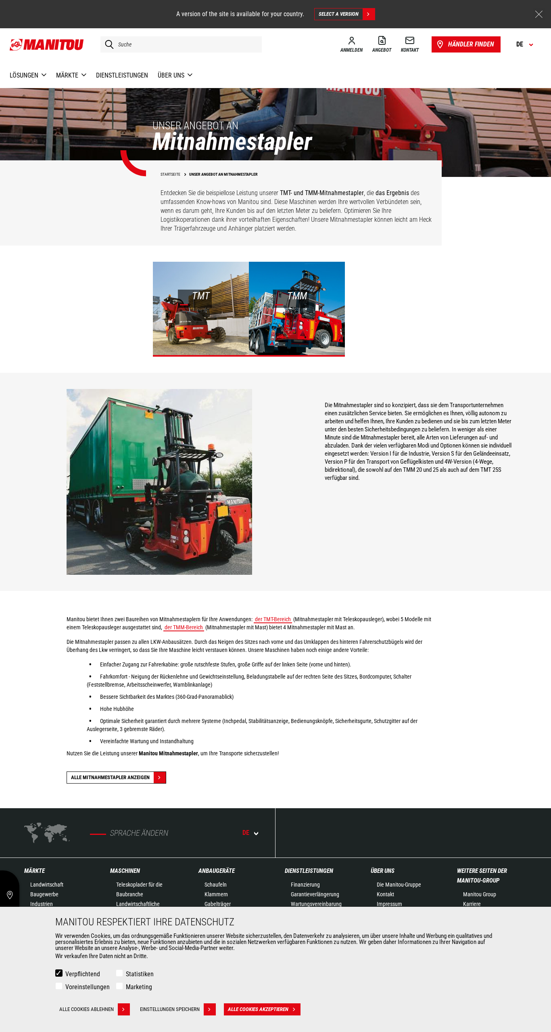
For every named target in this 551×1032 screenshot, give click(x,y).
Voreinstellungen (87, 987)
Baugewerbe (44, 894)
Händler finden (471, 44)
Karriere (472, 904)
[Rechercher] (107, 44)
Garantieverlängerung (315, 894)
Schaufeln (216, 884)
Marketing (139, 987)
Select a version (339, 14)
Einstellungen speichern (170, 1009)
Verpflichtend (82, 974)
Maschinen (125, 870)
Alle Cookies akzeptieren (258, 1009)
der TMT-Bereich (273, 619)
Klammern (216, 894)
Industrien (41, 904)
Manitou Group (479, 894)
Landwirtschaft (46, 884)
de (245, 833)
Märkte (34, 870)
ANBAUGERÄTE (216, 870)
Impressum (389, 904)
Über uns (382, 870)
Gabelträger (218, 904)
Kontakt (385, 894)
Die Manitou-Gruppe (399, 884)
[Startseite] (47, 44)
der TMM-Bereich (184, 627)
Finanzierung (305, 884)
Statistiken (140, 974)
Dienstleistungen (309, 870)
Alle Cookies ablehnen (86, 1009)
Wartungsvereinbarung (316, 904)
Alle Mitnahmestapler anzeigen (110, 777)
